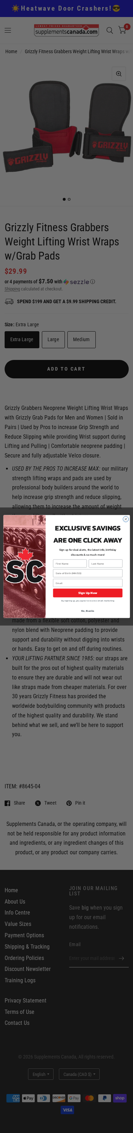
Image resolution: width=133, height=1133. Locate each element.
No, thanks (87, 611)
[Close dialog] (125, 519)
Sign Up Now (87, 592)
